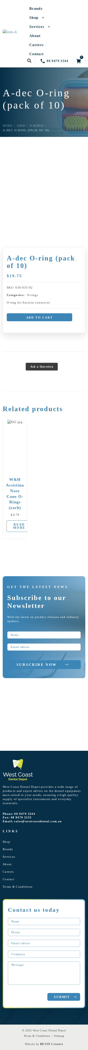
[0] (78, 61)
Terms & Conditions (17, 886)
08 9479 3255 (21, 817)
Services (36, 27)
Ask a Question (41, 366)
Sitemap (59, 1036)
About (35, 36)
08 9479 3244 (24, 813)
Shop (34, 18)
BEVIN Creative (51, 1044)
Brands (35, 8)
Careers (36, 45)
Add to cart (39, 317)
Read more (19, 526)
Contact (36, 54)
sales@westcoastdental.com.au (38, 821)
